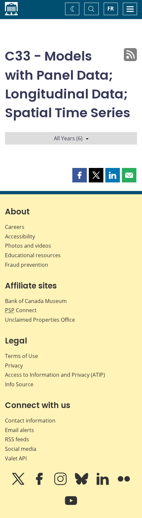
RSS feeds (17, 439)
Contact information (30, 420)
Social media (20, 448)
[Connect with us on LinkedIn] (103, 483)
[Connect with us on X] (18, 483)
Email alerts (19, 430)
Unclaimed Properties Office (40, 319)
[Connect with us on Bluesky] (82, 483)
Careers (14, 227)
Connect (21, 310)
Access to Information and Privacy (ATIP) (55, 374)
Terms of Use (21, 356)
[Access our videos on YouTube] (71, 505)
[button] (79, 175)
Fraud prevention (26, 264)
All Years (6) (68, 138)
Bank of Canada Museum (36, 301)
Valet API (16, 458)
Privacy (14, 365)
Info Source (19, 384)
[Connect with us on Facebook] (40, 483)
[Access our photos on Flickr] (124, 483)
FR (110, 8)
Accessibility (20, 236)
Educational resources (33, 255)
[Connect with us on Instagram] (61, 483)
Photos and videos (28, 245)
